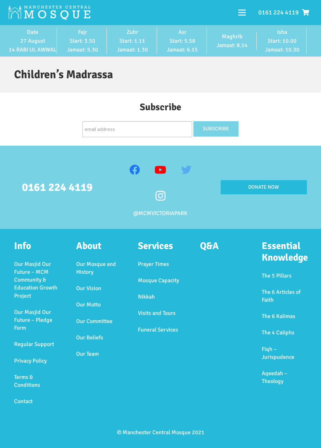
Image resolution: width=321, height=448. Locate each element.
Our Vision (88, 288)
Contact (23, 401)
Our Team (87, 353)
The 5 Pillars (277, 275)
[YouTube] (161, 170)
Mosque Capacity (158, 280)
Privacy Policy (30, 360)
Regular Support (34, 344)
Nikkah (146, 296)
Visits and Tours (157, 313)
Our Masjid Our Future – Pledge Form (33, 320)
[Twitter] (186, 170)
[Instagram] (161, 196)
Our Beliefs (89, 337)
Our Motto (88, 304)
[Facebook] (135, 170)
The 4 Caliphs (278, 332)
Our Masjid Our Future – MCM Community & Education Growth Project (35, 280)
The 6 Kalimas (278, 316)
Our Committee (94, 321)
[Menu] (242, 12)
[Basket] (306, 12)
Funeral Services (158, 329)
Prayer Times (153, 264)
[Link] (49, 13)
